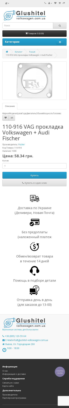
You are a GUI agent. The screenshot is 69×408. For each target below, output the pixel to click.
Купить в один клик (35, 182)
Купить (34, 175)
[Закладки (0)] (55, 3)
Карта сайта (8, 386)
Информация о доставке (14, 374)
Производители (9, 394)
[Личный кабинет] (50, 3)
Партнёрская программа (14, 398)
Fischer (21, 144)
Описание (10, 106)
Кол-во (5, 160)
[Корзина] (60, 3)
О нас (5, 370)
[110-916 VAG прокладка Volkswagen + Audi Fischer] (34, 80)
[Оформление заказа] (64, 3)
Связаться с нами (10, 382)
